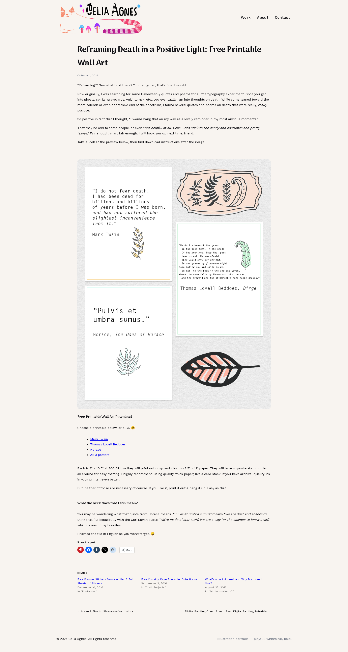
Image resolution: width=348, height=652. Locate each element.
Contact (282, 17)
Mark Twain (99, 439)
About (262, 17)
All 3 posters (99, 455)
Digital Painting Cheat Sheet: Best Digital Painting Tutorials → (228, 611)
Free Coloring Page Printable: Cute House (169, 579)
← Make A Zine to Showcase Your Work (105, 611)
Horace (95, 449)
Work (246, 17)
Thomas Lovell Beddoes (108, 444)
